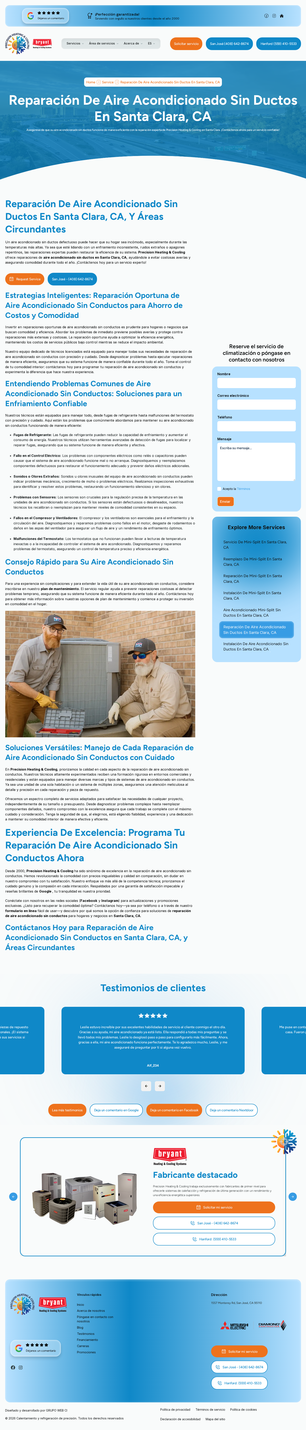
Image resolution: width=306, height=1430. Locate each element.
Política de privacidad (175, 1409)
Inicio (80, 1304)
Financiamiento (87, 1339)
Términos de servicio (210, 1409)
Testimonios (86, 1333)
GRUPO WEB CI (56, 1410)
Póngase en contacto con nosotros (95, 1319)
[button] (75, 43)
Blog (80, 1327)
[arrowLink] (146, 1086)
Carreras (83, 1346)
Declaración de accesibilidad (180, 1419)
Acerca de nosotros (91, 1310)
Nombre (223, 374)
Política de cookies (243, 1409)
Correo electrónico (233, 395)
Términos (243, 489)
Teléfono (224, 417)
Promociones (86, 1352)
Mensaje (224, 439)
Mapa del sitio (215, 1419)
